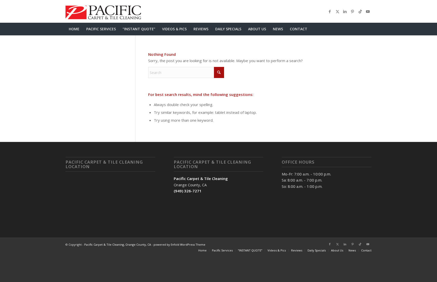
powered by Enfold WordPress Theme (179, 244)
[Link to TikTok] (360, 11)
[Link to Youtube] (368, 11)
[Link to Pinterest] (352, 11)
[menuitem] (74, 29)
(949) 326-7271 (188, 190)
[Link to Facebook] (330, 11)
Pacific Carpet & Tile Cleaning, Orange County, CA (117, 244)
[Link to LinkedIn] (345, 11)
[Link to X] (337, 11)
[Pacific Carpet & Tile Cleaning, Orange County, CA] (103, 11)
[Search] (368, 29)
